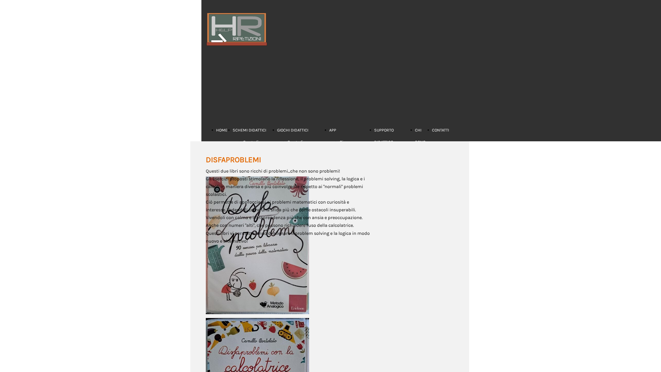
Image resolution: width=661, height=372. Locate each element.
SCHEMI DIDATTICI (249, 130)
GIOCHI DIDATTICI (292, 130)
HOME (221, 130)
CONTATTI (440, 130)
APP (332, 130)
